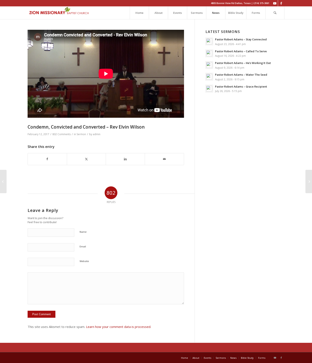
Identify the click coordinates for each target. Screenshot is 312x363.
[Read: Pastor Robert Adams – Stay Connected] (209, 41)
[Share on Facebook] (47, 159)
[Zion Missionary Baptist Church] (59, 12)
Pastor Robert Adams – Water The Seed (241, 75)
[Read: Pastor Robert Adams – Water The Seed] (209, 77)
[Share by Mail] (164, 159)
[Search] (274, 12)
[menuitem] (139, 12)
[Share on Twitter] (86, 159)
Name (83, 231)
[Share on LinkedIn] (125, 159)
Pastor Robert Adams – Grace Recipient (241, 86)
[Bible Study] (3, 181)
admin (96, 134)
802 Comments (61, 134)
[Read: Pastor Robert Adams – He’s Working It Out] (209, 65)
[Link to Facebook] (281, 3)
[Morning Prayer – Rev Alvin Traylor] (308, 181)
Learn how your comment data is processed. (118, 327)
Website (84, 261)
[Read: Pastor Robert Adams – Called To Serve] (209, 53)
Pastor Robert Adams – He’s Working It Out (243, 63)
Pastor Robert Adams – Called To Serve (241, 51)
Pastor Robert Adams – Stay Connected (241, 39)
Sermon (81, 134)
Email (83, 246)
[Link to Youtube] (275, 3)
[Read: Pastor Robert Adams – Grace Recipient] (209, 88)
